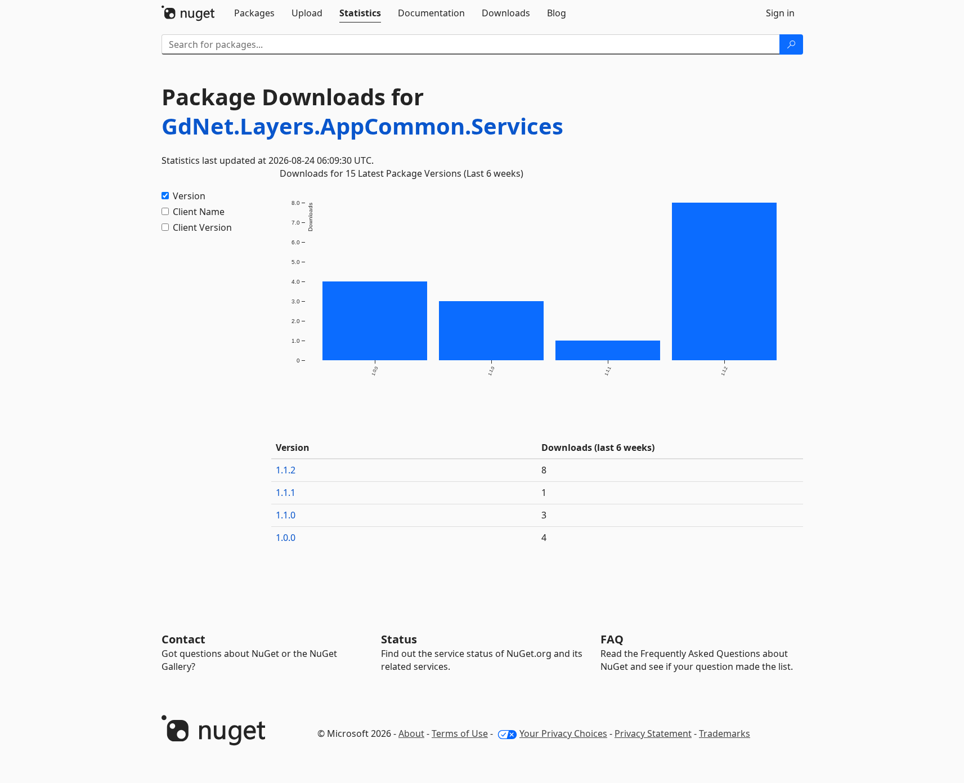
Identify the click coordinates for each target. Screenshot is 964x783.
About (411, 733)
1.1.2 (285, 470)
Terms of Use (460, 733)
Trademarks (724, 733)
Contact (183, 639)
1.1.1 (285, 492)
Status (399, 639)
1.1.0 (285, 515)
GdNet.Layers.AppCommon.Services (362, 125)
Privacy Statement (653, 733)
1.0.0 (285, 537)
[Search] (791, 44)
